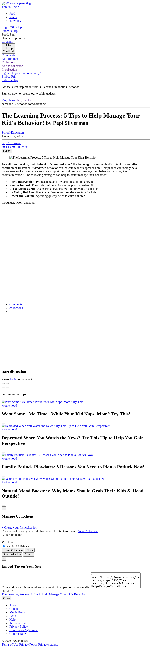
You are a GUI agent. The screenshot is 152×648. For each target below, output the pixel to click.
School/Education (13, 132)
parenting (15, 20)
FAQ (13, 616)
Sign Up (16, 27)
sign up (6, 6)
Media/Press (17, 612)
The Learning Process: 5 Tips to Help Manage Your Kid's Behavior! (44, 594)
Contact (14, 608)
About (13, 605)
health (13, 17)
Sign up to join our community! (21, 73)
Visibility (7, 542)
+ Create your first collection (19, 527)
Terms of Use (18, 623)
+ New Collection (13, 550)
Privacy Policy (19, 626)
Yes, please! (9, 100)
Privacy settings (48, 644)
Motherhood (9, 405)
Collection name (12, 534)
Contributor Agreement (24, 630)
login (16, 6)
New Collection (88, 531)
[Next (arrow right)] (7, 387)
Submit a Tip (10, 31)
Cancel (29, 554)
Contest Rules (18, 633)
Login (5, 27)
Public (10, 546)
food (12, 13)
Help (13, 619)
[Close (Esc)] (3, 383)
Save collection (12, 554)
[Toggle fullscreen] (7, 383)
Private (24, 546)
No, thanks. (24, 100)
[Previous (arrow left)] (3, 387)
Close (30, 550)
